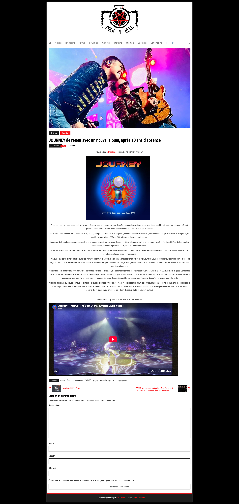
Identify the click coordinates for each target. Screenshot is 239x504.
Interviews (118, 43)
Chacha (73, 146)
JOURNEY (87, 380)
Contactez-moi (156, 43)
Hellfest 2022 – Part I (71, 388)
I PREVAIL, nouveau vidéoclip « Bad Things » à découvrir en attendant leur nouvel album (154, 389)
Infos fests (130, 43)
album (62, 381)
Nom (51, 443)
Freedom (111, 152)
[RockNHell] (50, 43)
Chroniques (106, 43)
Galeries (58, 43)
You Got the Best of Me (117, 381)
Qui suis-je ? (142, 43)
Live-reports (70, 43)
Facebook (167, 43)
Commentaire (55, 405)
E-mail (52, 456)
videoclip (103, 380)
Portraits (82, 43)
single (95, 381)
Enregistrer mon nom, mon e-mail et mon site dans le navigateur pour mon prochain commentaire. (92, 480)
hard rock (78, 381)
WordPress (120, 498)
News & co (93, 43)
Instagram (174, 43)
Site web (52, 468)
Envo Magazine (139, 498)
